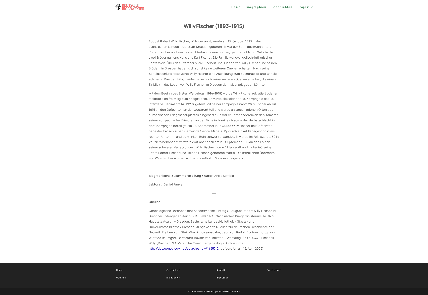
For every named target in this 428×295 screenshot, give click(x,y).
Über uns (121, 277)
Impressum (223, 277)
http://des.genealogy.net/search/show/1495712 (184, 248)
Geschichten (173, 270)
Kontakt (221, 270)
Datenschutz (274, 270)
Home (119, 270)
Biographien (173, 277)
